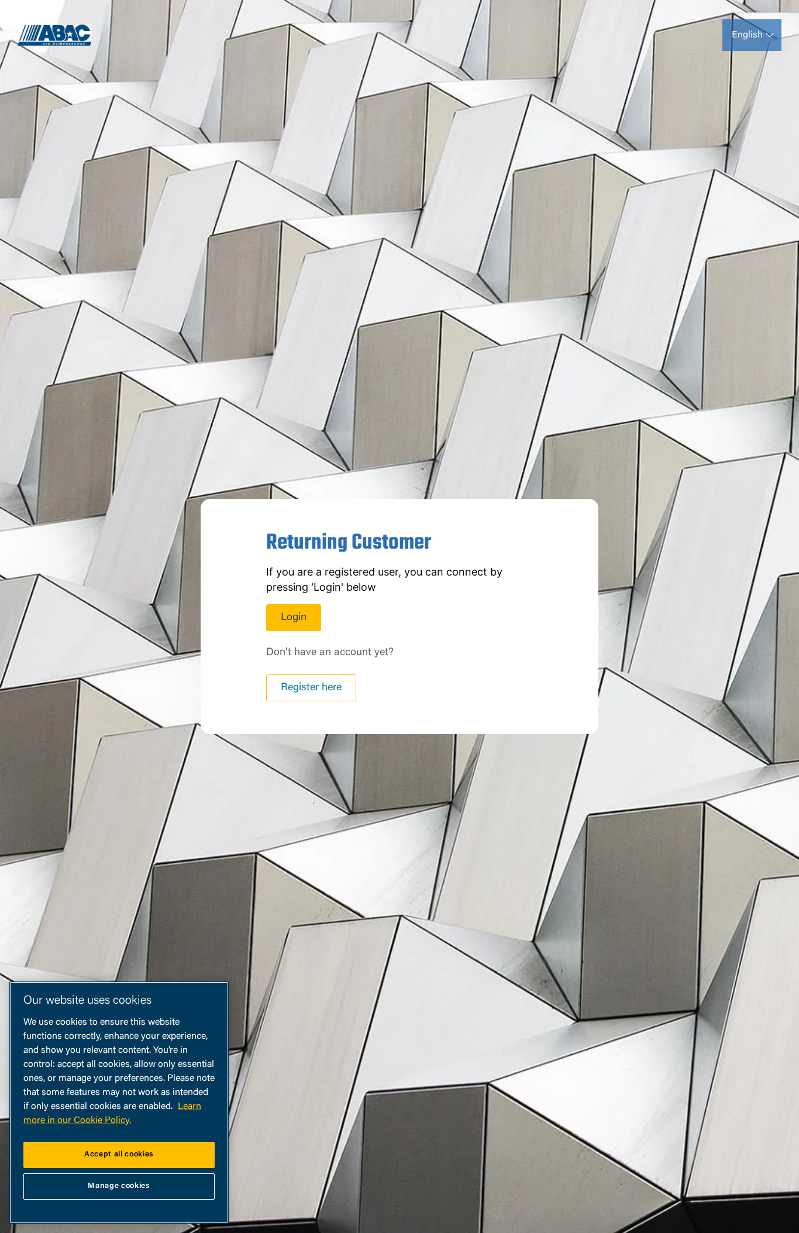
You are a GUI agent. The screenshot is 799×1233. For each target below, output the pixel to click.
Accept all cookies (119, 1154)
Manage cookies (119, 1186)
